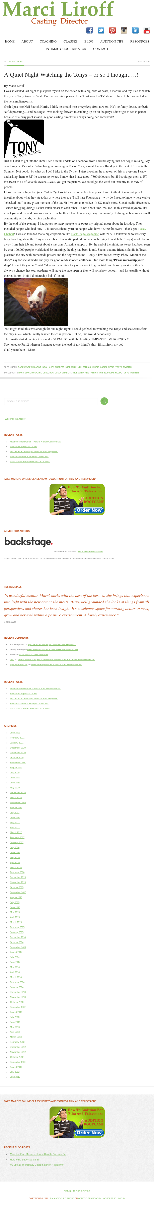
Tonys (119, 367)
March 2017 (16, 832)
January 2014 (16, 987)
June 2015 (15, 907)
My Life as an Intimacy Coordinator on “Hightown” (34, 451)
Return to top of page (77, 1191)
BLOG (88, 41)
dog (52, 373)
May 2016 (15, 857)
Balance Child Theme (62, 1198)
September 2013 (18, 1007)
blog (45, 373)
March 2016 (16, 867)
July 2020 (14, 772)
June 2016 (15, 852)
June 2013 (15, 1022)
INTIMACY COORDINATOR (66, 49)
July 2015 (14, 902)
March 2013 (16, 1037)
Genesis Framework (89, 1198)
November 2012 (18, 1052)
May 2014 (15, 967)
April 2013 (15, 1032)
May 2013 (15, 1027)
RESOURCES (139, 41)
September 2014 (18, 947)
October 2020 (16, 757)
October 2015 (16, 887)
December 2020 (18, 748)
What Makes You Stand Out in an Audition (30, 461)
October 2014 (16, 942)
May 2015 (15, 912)
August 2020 (16, 767)
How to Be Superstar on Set (23, 446)
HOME (10, 41)
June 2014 (15, 962)
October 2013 (16, 1002)
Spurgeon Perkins (18, 664)
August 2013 (16, 1012)
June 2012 (15, 1077)
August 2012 (16, 1067)
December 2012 (18, 1047)
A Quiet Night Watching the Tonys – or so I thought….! (71, 74)
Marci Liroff (35, 13)
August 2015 (16, 897)
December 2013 (18, 992)
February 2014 (17, 982)
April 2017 (15, 827)
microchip (71, 367)
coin (12, 659)
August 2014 (16, 952)
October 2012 (16, 1057)
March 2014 (16, 977)
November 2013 (18, 997)
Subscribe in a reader (15, 419)
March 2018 (16, 797)
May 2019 (15, 787)
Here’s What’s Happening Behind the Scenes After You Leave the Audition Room (56, 659)
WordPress (109, 1198)
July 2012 (14, 1072)
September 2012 (18, 1062)
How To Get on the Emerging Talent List (29, 456)
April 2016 (15, 862)
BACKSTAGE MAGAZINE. (90, 551)
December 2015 (18, 877)
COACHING (48, 41)
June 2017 (15, 817)
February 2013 (17, 1042)
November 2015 (18, 882)
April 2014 (15, 972)
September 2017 (18, 802)
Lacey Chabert (56, 367)
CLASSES (71, 41)
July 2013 (14, 1017)
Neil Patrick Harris (88, 367)
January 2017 (16, 842)
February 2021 (17, 737)
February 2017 (17, 837)
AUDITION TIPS (112, 41)
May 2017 (15, 822)
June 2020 (15, 777)
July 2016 (14, 847)
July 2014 (14, 957)
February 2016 (17, 872)
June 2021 (15, 732)
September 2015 (18, 892)
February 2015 (17, 927)
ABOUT (27, 41)
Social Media (107, 367)
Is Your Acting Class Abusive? (33, 654)
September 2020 (18, 762)
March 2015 (16, 922)
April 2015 (15, 917)
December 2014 (18, 937)
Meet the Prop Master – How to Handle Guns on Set (35, 441)
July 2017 (14, 812)
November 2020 (18, 752)
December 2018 (18, 792)
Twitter (127, 367)
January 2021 (16, 742)
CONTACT (100, 49)
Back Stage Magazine (85, 234)
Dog (45, 367)
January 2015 (16, 932)
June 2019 (15, 782)
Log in (121, 1198)
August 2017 (16, 807)
